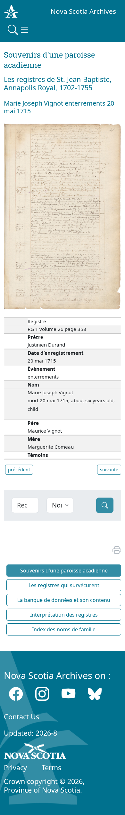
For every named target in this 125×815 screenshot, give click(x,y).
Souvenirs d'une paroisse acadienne (64, 570)
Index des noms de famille (64, 629)
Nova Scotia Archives (83, 11)
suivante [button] (109, 470)
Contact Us (21, 716)
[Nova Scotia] (35, 752)
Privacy (15, 767)
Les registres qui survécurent (64, 585)
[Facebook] (16, 693)
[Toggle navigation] (18, 29)
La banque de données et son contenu (63, 599)
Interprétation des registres (64, 614)
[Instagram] (42, 693)
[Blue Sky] (95, 693)
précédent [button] (19, 470)
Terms (51, 767)
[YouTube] (68, 693)
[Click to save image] (62, 215)
